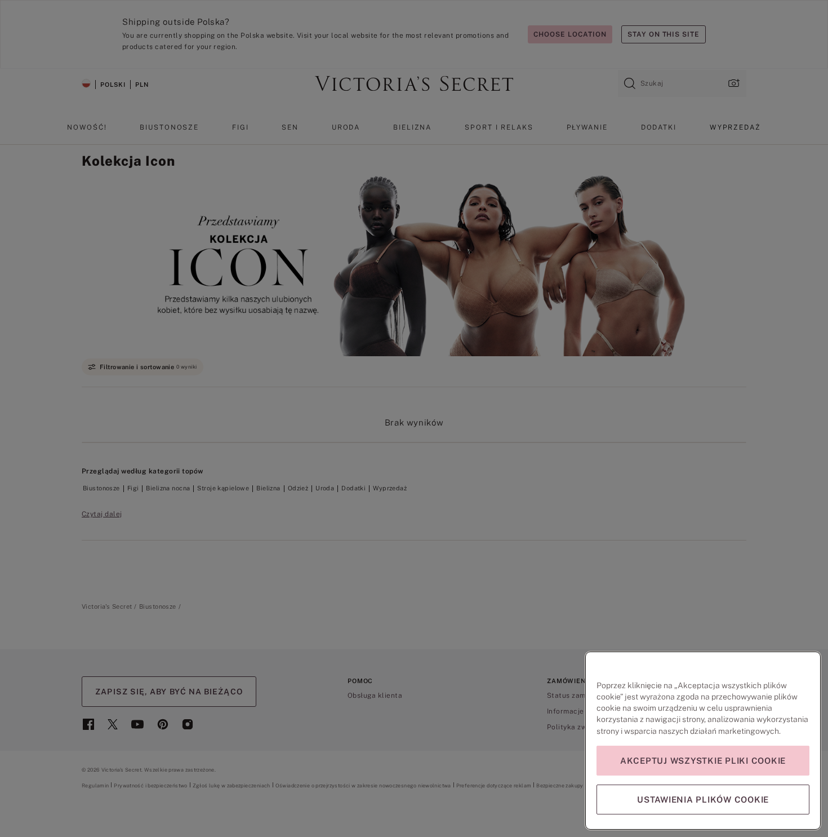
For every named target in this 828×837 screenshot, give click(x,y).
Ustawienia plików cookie (703, 799)
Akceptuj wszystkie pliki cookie (703, 760)
